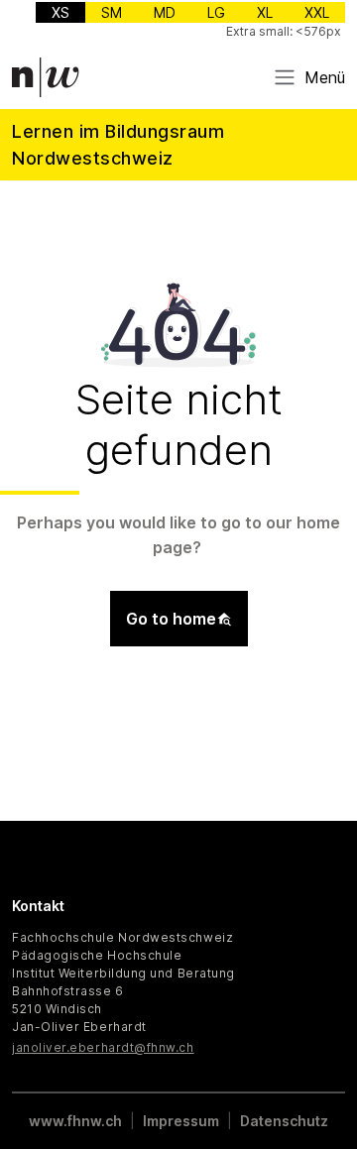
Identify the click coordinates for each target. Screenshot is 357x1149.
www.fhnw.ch (75, 1120)
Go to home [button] (171, 619)
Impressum (181, 1120)
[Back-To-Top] (325, 1084)
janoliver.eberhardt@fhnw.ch (103, 1047)
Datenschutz (284, 1120)
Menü (324, 77)
